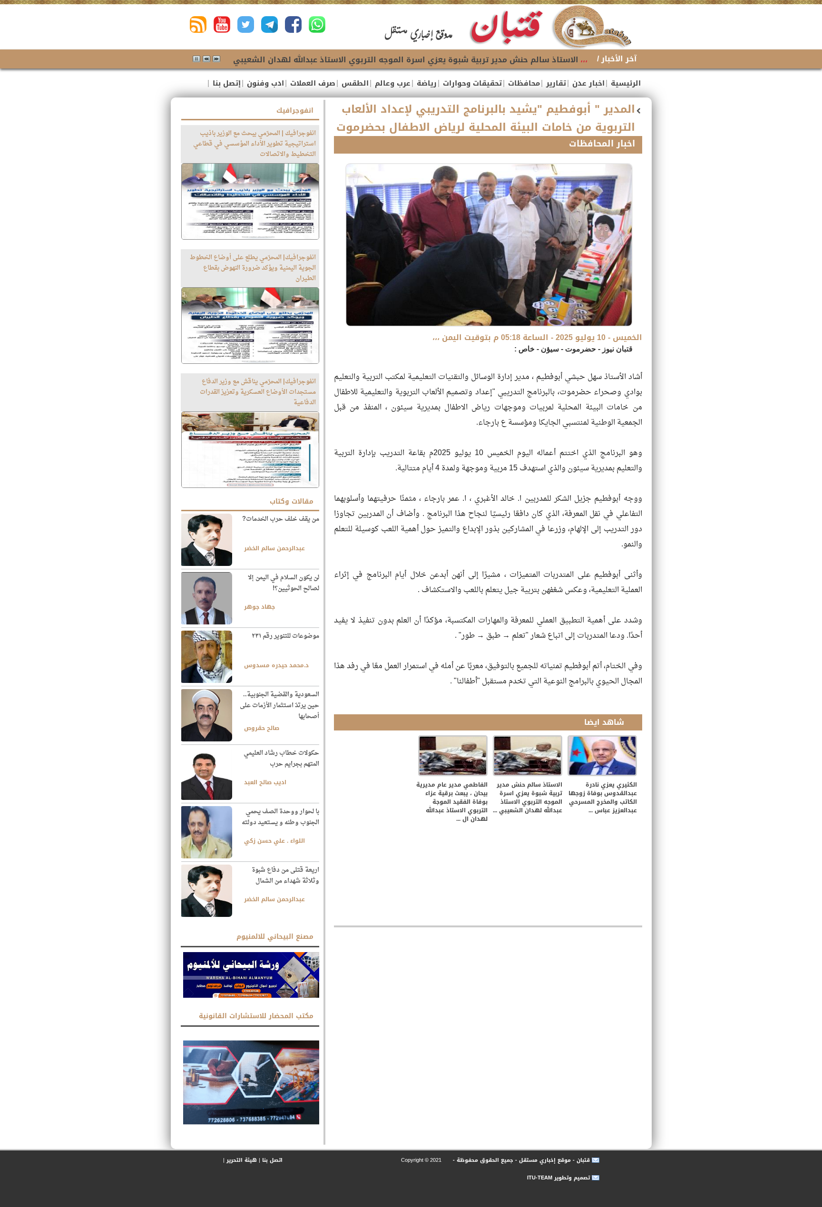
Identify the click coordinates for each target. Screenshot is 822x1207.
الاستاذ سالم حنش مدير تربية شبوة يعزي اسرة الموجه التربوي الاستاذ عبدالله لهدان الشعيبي (405, 59)
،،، (583, 59)
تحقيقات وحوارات (471, 83)
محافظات (523, 83)
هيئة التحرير (241, 1160)
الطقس (354, 83)
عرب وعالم (391, 83)
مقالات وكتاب (291, 501)
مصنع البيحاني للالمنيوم (274, 936)
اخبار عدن (587, 83)
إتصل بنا (225, 83)
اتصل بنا (272, 1160)
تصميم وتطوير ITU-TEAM (558, 1178)
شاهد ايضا (604, 722)
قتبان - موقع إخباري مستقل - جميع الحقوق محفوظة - (520, 1160)
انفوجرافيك (294, 110)
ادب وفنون (264, 83)
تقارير (555, 83)
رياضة (425, 83)
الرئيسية (624, 83)
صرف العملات (311, 83)
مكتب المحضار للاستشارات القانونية (256, 1016)
